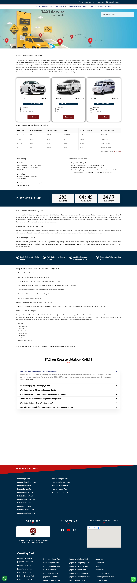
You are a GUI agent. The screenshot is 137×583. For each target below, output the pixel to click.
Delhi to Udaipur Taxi (51, 566)
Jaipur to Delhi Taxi (24, 558)
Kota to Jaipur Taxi (24, 506)
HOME (38, 7)
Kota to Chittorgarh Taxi (26, 499)
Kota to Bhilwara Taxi (25, 492)
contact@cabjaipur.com (105, 577)
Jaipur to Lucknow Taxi (78, 566)
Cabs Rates (60, 7)
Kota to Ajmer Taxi (24, 485)
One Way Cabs (47, 7)
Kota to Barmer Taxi (24, 489)
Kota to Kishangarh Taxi (61, 482)
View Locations (21, 179)
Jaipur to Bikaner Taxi (51, 580)
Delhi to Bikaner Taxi (25, 576)
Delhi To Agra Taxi (50, 573)
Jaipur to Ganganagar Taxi (79, 562)
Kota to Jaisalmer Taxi (25, 510)
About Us (93, 7)
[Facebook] (62, 530)
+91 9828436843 (102, 580)
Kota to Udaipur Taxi (60, 492)
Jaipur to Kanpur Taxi (77, 570)
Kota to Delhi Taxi (24, 503)
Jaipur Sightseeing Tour (77, 7)
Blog (110, 7)
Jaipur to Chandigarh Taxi (79, 577)
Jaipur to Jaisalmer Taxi (78, 559)
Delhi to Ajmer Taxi (51, 562)
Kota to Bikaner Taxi (25, 496)
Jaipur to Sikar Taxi (50, 577)
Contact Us (102, 7)
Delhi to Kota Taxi (50, 570)
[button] (68, 371)
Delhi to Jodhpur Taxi (51, 559)
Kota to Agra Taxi (23, 479)
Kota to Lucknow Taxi (60, 485)
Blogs (98, 566)
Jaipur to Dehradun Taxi (78, 573)
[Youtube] (68, 530)
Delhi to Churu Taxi (25, 579)
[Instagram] (74, 530)
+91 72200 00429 (102, 573)
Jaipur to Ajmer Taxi (25, 562)
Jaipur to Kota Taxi (24, 569)
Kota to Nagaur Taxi (59, 489)
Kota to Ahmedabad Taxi (26, 482)
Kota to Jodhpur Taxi (60, 479)
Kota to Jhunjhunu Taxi (26, 513)
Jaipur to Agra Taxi (24, 565)
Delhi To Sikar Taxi (24, 572)
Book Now (100, 570)
